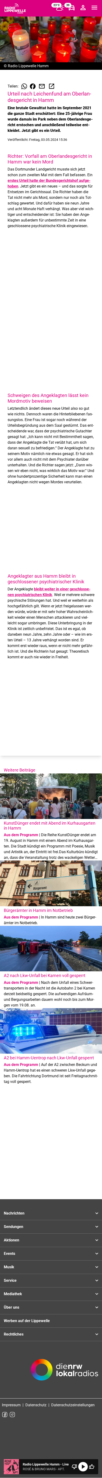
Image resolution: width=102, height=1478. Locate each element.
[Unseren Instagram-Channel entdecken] (12, 1414)
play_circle (83, 1466)
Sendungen (13, 1226)
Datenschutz (35, 1405)
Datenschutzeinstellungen (73, 1405)
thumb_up (91, 1467)
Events (9, 1253)
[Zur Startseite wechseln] (15, 8)
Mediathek (13, 1294)
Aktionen (11, 1240)
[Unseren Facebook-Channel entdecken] (5, 1414)
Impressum (11, 1405)
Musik (9, 1267)
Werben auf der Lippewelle (27, 1321)
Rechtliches (13, 1334)
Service (10, 1280)
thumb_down (74, 1467)
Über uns (11, 1307)
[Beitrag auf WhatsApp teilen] (24, 86)
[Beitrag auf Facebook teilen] (33, 86)
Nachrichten (14, 1213)
